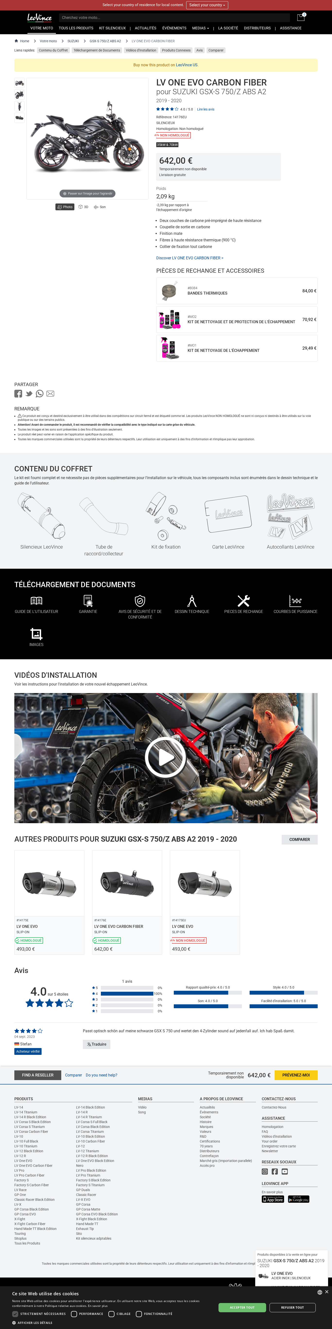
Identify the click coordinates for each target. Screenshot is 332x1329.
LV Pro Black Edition (91, 1170)
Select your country (206, 5)
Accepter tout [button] (242, 1307)
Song (142, 1112)
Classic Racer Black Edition (34, 1200)
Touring (20, 1234)
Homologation (272, 1127)
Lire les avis (205, 109)
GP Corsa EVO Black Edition (97, 1214)
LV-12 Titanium (87, 1151)
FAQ (265, 1132)
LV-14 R (82, 1112)
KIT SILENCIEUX (112, 28)
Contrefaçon (209, 1156)
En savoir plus (272, 1192)
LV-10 (18, 1136)
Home (24, 41)
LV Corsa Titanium (90, 1132)
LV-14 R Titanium (89, 1117)
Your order (270, 1141)
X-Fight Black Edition (91, 1219)
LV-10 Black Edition (90, 1136)
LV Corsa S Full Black (91, 1122)
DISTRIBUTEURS (257, 28)
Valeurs (205, 1132)
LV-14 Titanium (25, 1112)
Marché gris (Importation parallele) (226, 1161)
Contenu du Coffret (53, 50)
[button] (111, 1322)
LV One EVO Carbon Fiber (33, 1166)
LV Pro (19, 1170)
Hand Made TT (87, 1224)
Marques (206, 1127)
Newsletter (270, 1151)
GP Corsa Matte (88, 1209)
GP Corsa (83, 1204)
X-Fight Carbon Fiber (29, 1224)
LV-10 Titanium (25, 1146)
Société (205, 1117)
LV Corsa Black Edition (93, 1127)
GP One (20, 1195)
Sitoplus (20, 1238)
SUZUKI (73, 41)
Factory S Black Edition (93, 1180)
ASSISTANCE (291, 28)
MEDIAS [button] (199, 28)
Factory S (21, 1180)
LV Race (20, 1190)
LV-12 (80, 1146)
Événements (209, 1112)
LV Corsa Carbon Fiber (31, 1132)
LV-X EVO (83, 1200)
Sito (79, 1234)
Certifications (210, 1141)
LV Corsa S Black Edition (32, 1122)
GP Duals (83, 1190)
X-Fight (19, 1219)
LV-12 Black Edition (28, 1151)
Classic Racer (86, 1195)
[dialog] (166, 1307)
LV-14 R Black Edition (30, 1117)
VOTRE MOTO (41, 28)
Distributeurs (209, 1151)
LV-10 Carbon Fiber (90, 1141)
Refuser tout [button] (292, 1307)
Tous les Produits (27, 1243)
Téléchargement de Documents (97, 50)
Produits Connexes (176, 50)
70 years (206, 1146)
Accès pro (207, 1166)
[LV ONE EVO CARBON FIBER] (19, 83)
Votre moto (48, 41)
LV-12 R (20, 1156)
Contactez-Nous (274, 1107)
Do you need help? (101, 1075)
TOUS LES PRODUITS (76, 28)
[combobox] (319, 1292)
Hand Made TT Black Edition (35, 1229)
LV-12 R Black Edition (92, 1156)
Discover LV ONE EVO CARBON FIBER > (189, 258)
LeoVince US (187, 65)
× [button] (326, 1292)
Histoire (205, 1122)
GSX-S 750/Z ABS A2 (105, 41)
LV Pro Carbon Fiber (29, 1175)
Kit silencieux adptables (93, 1238)
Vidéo (142, 1107)
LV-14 (18, 1107)
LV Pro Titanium (88, 1175)
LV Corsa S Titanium (29, 1127)
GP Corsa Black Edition (31, 1209)
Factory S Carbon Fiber (31, 1185)
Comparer (216, 50)
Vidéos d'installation (277, 1136)
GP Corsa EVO (25, 1214)
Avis (199, 50)
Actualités (207, 1107)
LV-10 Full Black (26, 1141)
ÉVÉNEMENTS (174, 28)
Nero (79, 1166)
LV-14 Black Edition (90, 1107)
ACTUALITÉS (145, 28)
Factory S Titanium (90, 1185)
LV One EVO (23, 1161)
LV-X (17, 1204)
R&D (203, 1136)
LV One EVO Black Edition (95, 1161)
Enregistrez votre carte (279, 1146)
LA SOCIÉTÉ (228, 28)
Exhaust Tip (85, 1229)
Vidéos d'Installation (141, 50)
